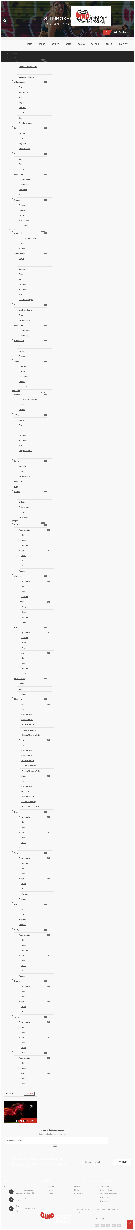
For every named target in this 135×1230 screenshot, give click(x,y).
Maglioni (22, 103)
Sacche (22, 169)
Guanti (21, 72)
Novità (76, 1190)
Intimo (16, 128)
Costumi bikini (24, 179)
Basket (17, 525)
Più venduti (78, 1194)
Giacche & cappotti (26, 123)
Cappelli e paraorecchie (28, 67)
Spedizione (104, 1186)
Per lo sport (23, 226)
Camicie (22, 269)
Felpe (21, 97)
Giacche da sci (27, 720)
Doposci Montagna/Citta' (30, 735)
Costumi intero (24, 185)
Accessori (18, 62)
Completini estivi (25, 451)
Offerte (77, 1186)
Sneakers (22, 205)
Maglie (21, 259)
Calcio (16, 627)
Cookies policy (105, 1201)
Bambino (16, 391)
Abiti (20, 87)
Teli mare (22, 195)
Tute (20, 118)
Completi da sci (27, 715)
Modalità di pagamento (108, 1194)
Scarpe (17, 200)
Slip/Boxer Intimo (25, 310)
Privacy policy (105, 1197)
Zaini (21, 164)
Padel (16, 812)
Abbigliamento (19, 82)
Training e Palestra (21, 1053)
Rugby (16, 930)
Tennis (16, 1017)
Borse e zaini (19, 154)
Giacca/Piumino (25, 456)
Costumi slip (23, 336)
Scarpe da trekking (28, 730)
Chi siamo (52, 1186)
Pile (22, 709)
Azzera (29, 1094)
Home (15, 53)
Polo (20, 264)
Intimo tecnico (24, 149)
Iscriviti (122, 1162)
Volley (16, 853)
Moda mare (18, 174)
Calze (21, 138)
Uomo (14, 229)
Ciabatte (22, 210)
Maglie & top (23, 92)
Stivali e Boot (24, 220)
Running (17, 981)
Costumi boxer (24, 330)
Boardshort (23, 190)
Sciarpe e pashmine (26, 77)
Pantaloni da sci (27, 725)
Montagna (18, 699)
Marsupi (22, 351)
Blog (50, 1197)
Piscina (17, 904)
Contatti (51, 1190)
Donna (15, 58)
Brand (50, 1194)
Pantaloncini (23, 113)
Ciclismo (17, 576)
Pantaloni (22, 108)
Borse (21, 159)
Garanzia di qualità (107, 1190)
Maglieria (22, 144)
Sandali (22, 215)
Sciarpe (22, 248)
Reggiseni (22, 133)
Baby (16, 487)
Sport (15, 521)
